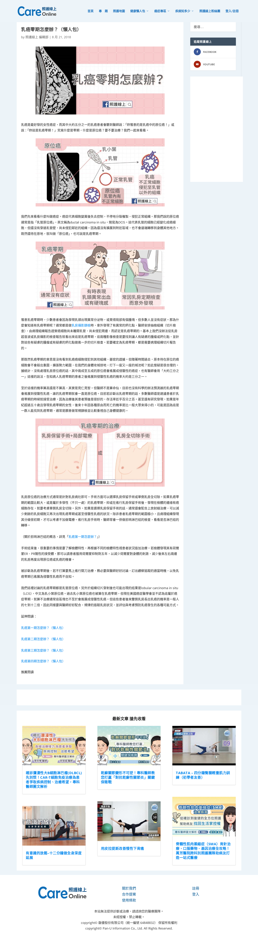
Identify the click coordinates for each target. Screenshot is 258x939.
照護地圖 (119, 11)
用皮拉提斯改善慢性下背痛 (122, 848)
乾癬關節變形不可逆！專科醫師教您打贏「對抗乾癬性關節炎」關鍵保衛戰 (128, 777)
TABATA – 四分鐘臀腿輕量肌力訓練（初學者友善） (203, 775)
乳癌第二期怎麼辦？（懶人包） (43, 639)
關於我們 (129, 888)
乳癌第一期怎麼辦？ (82, 537)
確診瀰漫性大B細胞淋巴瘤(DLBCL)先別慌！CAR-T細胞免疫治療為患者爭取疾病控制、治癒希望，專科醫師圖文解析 (54, 779)
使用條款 (129, 900)
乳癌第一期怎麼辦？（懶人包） (43, 628)
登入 (195, 894)
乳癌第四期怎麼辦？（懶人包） (43, 661)
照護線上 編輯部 (36, 37)
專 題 (103, 11)
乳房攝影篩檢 (81, 325)
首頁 (91, 11)
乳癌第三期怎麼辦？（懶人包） (43, 650)
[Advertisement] (216, 129)
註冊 (195, 888)
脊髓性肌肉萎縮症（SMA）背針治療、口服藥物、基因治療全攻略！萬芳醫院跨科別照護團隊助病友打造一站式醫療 (203, 851)
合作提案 (129, 894)
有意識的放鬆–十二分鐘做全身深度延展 (54, 855)
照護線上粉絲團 (209, 11)
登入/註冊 (232, 11)
